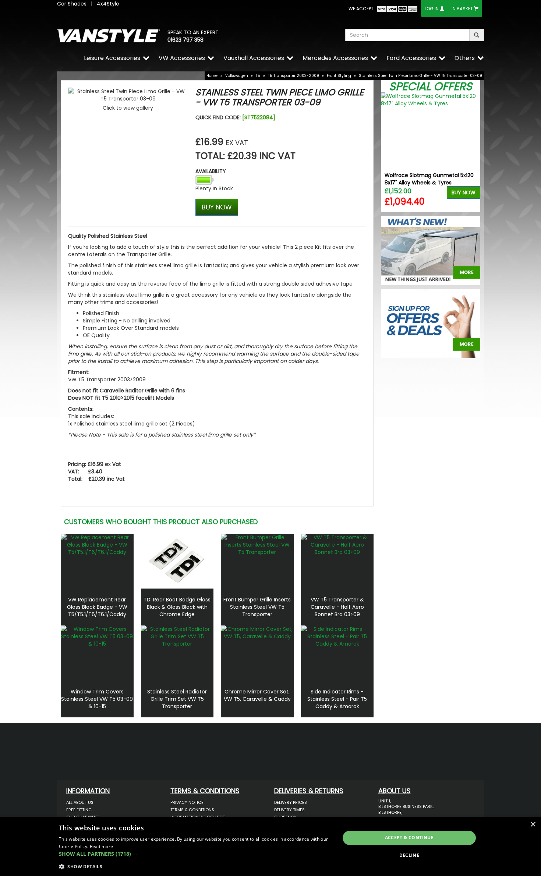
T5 (258, 75)
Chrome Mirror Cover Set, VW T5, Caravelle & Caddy (257, 695)
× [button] (532, 824)
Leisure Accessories (112, 58)
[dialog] (270, 846)
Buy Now (463, 192)
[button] (195, 854)
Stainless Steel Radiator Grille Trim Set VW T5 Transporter (177, 699)
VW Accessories (182, 58)
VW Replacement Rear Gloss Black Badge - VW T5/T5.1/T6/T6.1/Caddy (97, 607)
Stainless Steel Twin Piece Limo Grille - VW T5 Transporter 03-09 (420, 75)
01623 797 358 (185, 39)
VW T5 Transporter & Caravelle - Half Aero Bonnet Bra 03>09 (337, 607)
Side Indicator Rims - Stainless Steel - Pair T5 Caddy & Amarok (337, 699)
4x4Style (108, 3)
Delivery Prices (290, 802)
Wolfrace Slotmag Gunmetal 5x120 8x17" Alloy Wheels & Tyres (429, 179)
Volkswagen (236, 75)
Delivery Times (289, 810)
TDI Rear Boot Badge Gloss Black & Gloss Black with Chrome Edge (177, 607)
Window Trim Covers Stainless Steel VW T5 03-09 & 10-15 (97, 699)
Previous (389, 152)
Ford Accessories (411, 58)
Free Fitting (79, 810)
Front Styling (339, 75)
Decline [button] (409, 855)
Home (212, 75)
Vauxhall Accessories (253, 58)
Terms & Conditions (192, 810)
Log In (432, 9)
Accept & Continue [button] (409, 837)
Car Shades (71, 3)
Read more (101, 846)
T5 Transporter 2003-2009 (293, 75)
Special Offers (430, 86)
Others (465, 58)
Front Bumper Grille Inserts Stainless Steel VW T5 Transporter (257, 607)
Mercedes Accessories (335, 58)
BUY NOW (217, 207)
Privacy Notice (187, 802)
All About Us (79, 802)
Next (472, 152)
